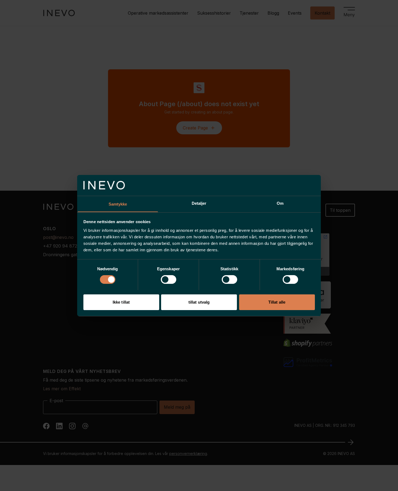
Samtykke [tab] (118, 203)
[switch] (168, 279)
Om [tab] (280, 203)
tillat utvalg (199, 302)
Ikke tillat (121, 302)
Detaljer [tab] (199, 203)
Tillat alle (276, 302)
